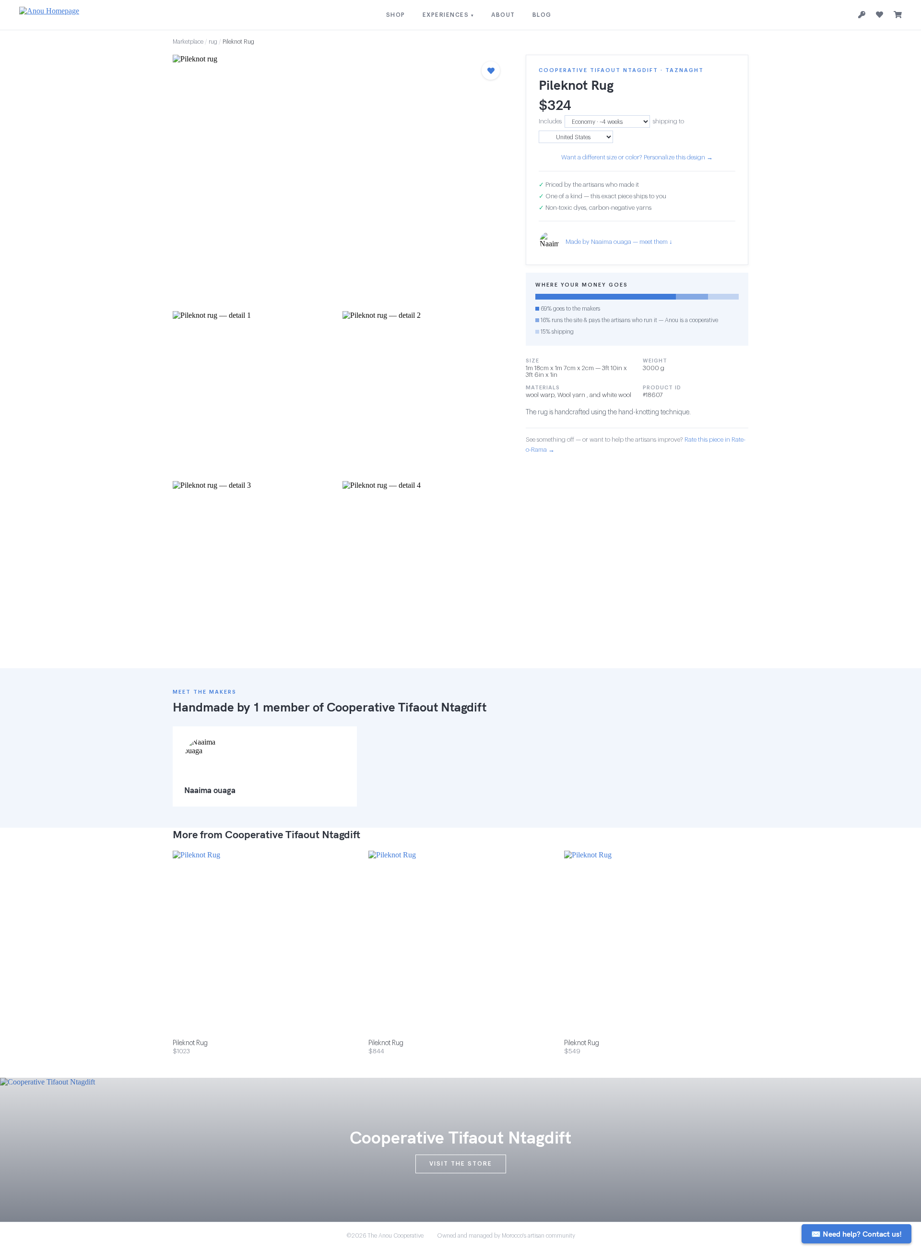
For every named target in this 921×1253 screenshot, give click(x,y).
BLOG (542, 15)
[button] (340, 180)
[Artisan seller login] (861, 15)
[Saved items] (879, 15)
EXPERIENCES (448, 15)
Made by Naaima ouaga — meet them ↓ (619, 242)
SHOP (395, 15)
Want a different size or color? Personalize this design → (637, 157)
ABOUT (503, 15)
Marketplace (188, 42)
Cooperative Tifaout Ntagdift (406, 707)
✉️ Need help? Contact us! (856, 1234)
